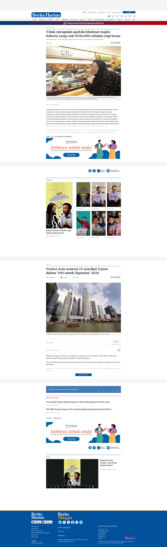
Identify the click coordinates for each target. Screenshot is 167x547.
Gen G (119, 19)
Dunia (57, 19)
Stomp (100, 538)
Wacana (82, 19)
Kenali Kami (34, 528)
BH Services (34, 537)
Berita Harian (101, 535)
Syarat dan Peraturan (37, 530)
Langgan (129, 12)
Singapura (42, 19)
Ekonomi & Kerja (50, 27)
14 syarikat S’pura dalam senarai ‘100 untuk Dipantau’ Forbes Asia (78, 402)
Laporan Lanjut (83, 374)
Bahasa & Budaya (99, 19)
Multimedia (110, 19)
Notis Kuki (34, 535)
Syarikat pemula (57, 418)
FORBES (49, 418)
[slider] (72, 485)
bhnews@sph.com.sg (67, 541)
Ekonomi (65, 19)
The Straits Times (103, 529)
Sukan (89, 19)
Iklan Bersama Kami (37, 543)
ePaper (109, 12)
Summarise (52, 277)
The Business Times (103, 531)
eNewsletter (101, 12)
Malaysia (50, 19)
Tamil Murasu (101, 536)
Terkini (35, 19)
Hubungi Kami (35, 526)
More (127, 19)
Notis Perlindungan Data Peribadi (40, 532)
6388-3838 (61, 531)
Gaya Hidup (73, 19)
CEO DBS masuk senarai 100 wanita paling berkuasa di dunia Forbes (78, 409)
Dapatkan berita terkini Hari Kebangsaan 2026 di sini (85, 23)
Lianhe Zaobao (102, 533)
